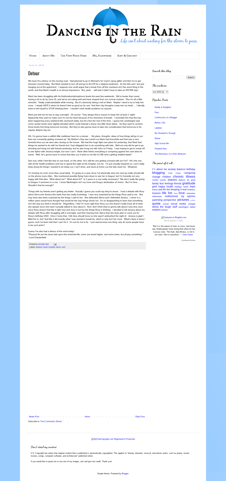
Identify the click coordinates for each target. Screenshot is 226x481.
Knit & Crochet (127, 55)
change (156, 176)
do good (191, 180)
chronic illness (184, 176)
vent (63, 247)
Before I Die (160, 123)
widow (192, 207)
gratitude (188, 183)
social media (178, 203)
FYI (153, 169)
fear (162, 183)
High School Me (162, 143)
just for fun (164, 189)
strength (191, 204)
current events (159, 180)
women (164, 210)
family (155, 183)
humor (155, 189)
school (166, 204)
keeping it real (178, 189)
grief (154, 186)
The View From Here (74, 55)
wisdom (156, 209)
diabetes (172, 179)
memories (190, 193)
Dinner (157, 138)
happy (161, 186)
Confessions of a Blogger (166, 117)
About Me (48, 55)
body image (174, 173)
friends (177, 183)
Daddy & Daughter (163, 107)
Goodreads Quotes (188, 240)
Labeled (158, 128)
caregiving (189, 173)
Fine (157, 112)
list (170, 193)
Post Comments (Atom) (51, 421)
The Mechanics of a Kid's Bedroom (170, 154)
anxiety (172, 169)
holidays (178, 187)
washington (183, 207)
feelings (169, 183)
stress (58, 247)
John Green (188, 234)
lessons (156, 193)
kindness (191, 189)
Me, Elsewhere (101, 55)
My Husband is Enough (165, 133)
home (185, 187)
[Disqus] (87, 294)
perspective (170, 200)
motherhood (171, 196)
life (164, 193)
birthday (190, 169)
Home (32, 55)
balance (181, 169)
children (166, 176)
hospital (51, 247)
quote (156, 203)
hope (192, 186)
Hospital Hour (161, 148)
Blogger (125, 473)
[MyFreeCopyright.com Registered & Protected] (113, 439)
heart (45, 247)
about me (161, 169)
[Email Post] (55, 244)
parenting (157, 200)
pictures (183, 199)
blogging (158, 172)
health (170, 186)
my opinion (188, 196)
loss (175, 193)
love (182, 193)
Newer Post (34, 416)
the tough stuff (168, 207)
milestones (157, 196)
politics (192, 200)
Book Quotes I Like (173, 220)
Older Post (140, 416)
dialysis (39, 247)
